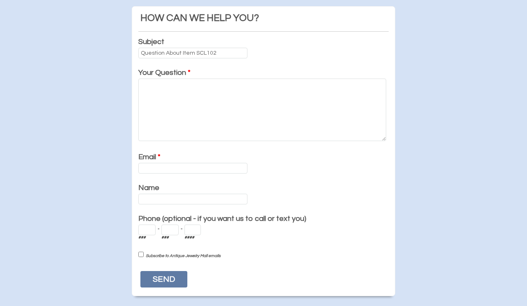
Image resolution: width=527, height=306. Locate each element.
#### (189, 237)
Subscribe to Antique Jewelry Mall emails (183, 256)
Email (149, 157)
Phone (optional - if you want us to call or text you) (222, 219)
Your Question (164, 72)
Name (148, 188)
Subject (151, 42)
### (142, 237)
